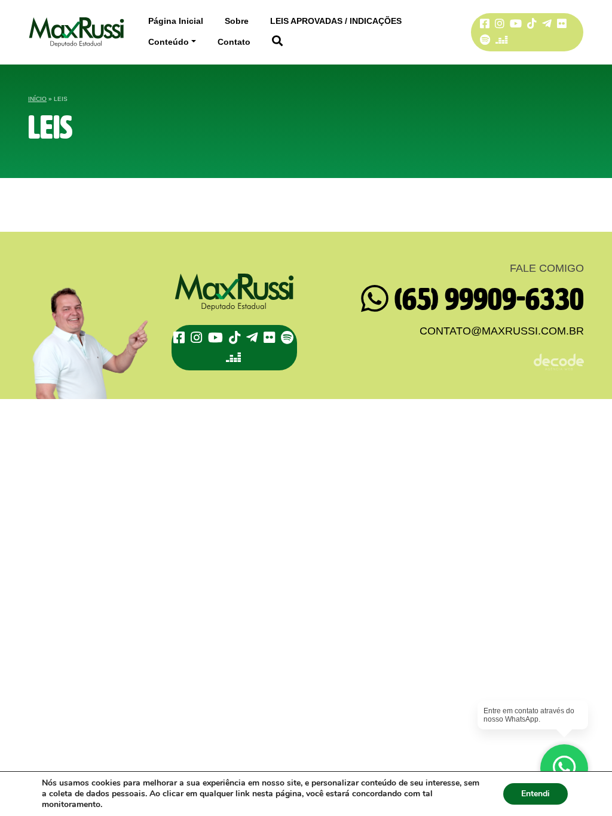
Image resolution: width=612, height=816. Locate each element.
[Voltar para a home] (76, 32)
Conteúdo (168, 42)
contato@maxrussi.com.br (502, 331)
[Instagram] (198, 337)
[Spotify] (486, 40)
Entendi (535, 793)
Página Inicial (175, 21)
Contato (234, 42)
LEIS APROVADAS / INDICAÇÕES (336, 21)
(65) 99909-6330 (486, 300)
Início (37, 99)
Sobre (237, 21)
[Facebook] (180, 337)
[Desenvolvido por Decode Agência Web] (449, 354)
